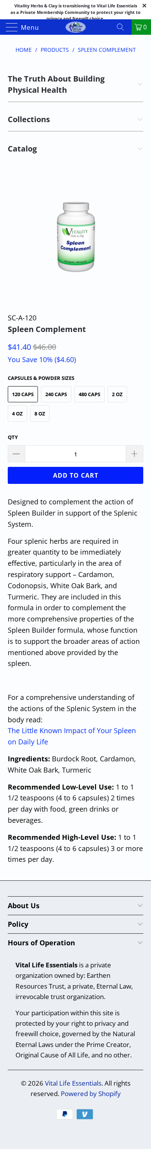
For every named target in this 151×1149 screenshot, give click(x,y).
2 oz (117, 394)
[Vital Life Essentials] (75, 27)
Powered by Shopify (91, 1093)
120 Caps (23, 394)
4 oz (17, 413)
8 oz (39, 413)
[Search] (123, 27)
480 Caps (89, 394)
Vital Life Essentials (73, 1083)
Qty (13, 437)
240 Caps (56, 394)
